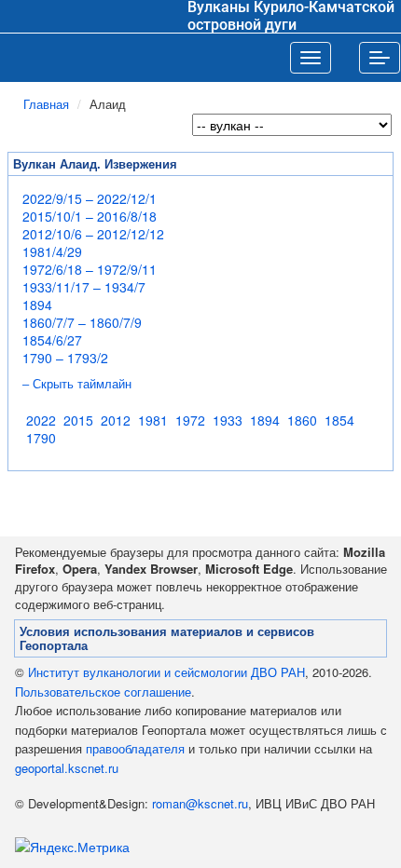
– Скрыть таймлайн (76, 384)
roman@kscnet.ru (200, 803)
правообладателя (135, 748)
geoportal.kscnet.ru (66, 768)
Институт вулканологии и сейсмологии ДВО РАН (166, 672)
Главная (46, 104)
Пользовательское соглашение (103, 691)
